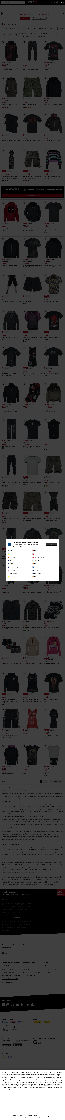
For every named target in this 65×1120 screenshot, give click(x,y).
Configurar (48, 1116)
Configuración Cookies (33, 1087)
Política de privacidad (9, 1089)
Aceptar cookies (17, 1116)
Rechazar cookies (32, 1116)
